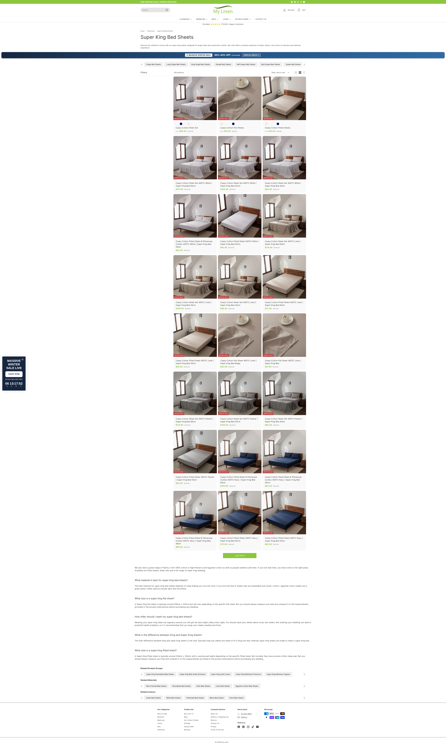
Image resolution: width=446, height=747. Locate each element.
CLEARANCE (185, 19)
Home (142, 31)
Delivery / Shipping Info (220, 717)
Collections (151, 31)
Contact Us (215, 723)
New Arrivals (162, 714)
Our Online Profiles (191, 720)
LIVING (226, 19)
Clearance (161, 730)
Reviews (187, 730)
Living (159, 723)
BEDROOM (200, 19)
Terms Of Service (217, 730)
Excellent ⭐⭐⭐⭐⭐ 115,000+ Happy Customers (223, 24)
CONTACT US (260, 19)
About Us (214, 714)
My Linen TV (189, 714)
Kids (159, 726)
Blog (185, 717)
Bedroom (160, 717)
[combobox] (155, 10)
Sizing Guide (189, 726)
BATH (214, 19)
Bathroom (161, 720)
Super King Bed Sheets (165, 31)
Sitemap (187, 723)
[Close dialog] (23, 359)
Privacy (213, 726)
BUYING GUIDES (242, 19)
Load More (240, 555)
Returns (214, 720)
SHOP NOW (14, 374)
